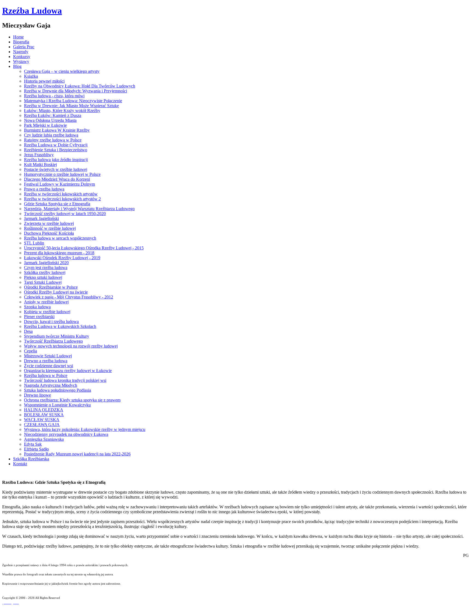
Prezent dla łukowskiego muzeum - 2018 (59, 252)
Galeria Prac (23, 46)
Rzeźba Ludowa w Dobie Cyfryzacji (55, 145)
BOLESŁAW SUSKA (44, 414)
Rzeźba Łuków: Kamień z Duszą (52, 115)
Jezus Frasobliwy (39, 154)
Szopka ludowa (37, 306)
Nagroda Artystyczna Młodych (50, 385)
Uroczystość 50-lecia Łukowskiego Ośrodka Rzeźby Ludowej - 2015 (84, 248)
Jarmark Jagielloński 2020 (46, 262)
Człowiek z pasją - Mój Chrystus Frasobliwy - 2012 (68, 297)
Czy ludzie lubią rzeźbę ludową (51, 135)
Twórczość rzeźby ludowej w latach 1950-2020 (65, 213)
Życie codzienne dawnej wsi (48, 365)
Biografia (21, 42)
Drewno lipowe (37, 395)
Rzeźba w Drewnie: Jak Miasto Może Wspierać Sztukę (71, 105)
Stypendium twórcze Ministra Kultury (56, 336)
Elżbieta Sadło (36, 449)
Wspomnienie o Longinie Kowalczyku (57, 405)
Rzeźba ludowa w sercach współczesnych (60, 238)
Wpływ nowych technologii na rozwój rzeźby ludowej (71, 346)
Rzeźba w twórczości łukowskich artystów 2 (62, 199)
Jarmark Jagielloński (41, 218)
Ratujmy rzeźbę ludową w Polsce (52, 140)
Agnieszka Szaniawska (44, 439)
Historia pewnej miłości (44, 81)
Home (18, 37)
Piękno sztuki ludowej (43, 277)
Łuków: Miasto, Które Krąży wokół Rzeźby (62, 110)
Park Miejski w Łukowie (45, 125)
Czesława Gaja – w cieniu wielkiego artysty (61, 71)
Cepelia (30, 351)
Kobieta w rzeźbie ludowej (47, 311)
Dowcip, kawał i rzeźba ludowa (51, 321)
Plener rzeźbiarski (39, 316)
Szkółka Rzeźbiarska (31, 459)
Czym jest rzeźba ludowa (45, 267)
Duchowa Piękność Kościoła (49, 233)
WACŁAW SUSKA (41, 419)
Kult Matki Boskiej (40, 164)
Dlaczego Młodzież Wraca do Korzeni (57, 179)
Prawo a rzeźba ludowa (44, 189)
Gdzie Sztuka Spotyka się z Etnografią (57, 203)
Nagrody (20, 51)
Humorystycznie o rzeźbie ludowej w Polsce (62, 174)
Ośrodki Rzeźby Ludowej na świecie (56, 292)
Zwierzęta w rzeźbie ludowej (49, 223)
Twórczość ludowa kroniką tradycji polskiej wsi (65, 380)
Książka (31, 76)
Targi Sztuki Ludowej (43, 282)
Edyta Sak (33, 444)
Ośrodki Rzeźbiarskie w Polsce (51, 287)
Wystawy (21, 61)
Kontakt (20, 463)
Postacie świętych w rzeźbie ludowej (55, 169)
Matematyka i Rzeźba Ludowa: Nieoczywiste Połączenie (73, 100)
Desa (28, 331)
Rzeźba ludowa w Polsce (45, 375)
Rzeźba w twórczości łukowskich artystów (61, 194)
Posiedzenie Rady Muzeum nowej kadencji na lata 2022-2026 (77, 454)
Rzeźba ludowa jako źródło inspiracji (56, 159)
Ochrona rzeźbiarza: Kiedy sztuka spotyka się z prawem (72, 400)
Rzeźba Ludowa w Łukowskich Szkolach (60, 326)
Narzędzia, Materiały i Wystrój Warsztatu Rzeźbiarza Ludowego (79, 208)
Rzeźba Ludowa (32, 11)
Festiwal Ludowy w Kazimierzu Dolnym (59, 184)
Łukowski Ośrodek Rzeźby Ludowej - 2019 (62, 257)
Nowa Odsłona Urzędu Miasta (50, 120)
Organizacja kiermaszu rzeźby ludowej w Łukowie (68, 370)
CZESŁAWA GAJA (42, 424)
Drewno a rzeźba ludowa (45, 360)
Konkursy (21, 56)
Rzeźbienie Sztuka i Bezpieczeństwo (55, 149)
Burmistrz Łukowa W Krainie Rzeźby (57, 130)
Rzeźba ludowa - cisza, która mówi (54, 95)
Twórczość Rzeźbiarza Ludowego (53, 341)
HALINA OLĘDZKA (43, 409)
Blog (17, 66)
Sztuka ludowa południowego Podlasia (57, 390)
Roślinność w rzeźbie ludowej (50, 228)
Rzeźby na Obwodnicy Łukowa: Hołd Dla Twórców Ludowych (79, 86)
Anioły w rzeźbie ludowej (46, 302)
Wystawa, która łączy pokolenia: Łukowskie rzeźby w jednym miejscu (84, 429)
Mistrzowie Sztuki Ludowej (48, 356)
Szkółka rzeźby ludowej (44, 272)
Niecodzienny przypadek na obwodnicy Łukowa (66, 434)
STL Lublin (34, 243)
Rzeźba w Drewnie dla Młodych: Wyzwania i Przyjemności (75, 91)
